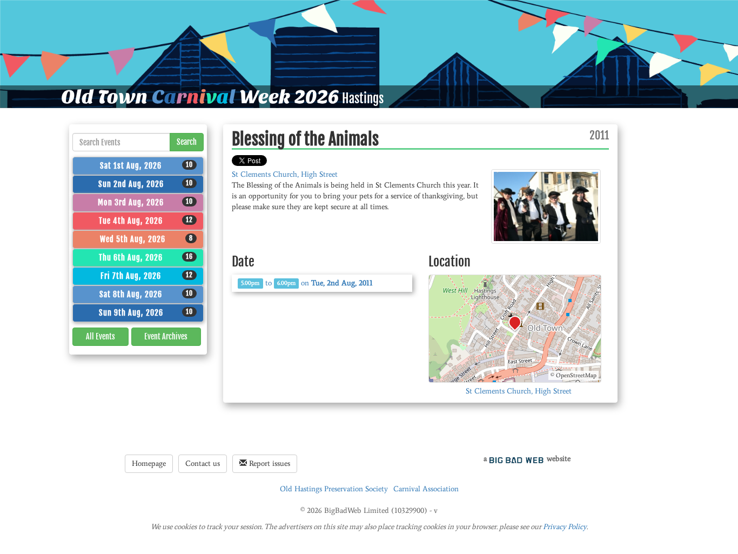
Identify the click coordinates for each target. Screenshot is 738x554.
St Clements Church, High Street (285, 174)
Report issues (268, 463)
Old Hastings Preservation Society (334, 488)
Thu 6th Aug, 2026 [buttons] (146, 257)
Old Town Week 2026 (200, 96)
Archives (165, 336)
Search (187, 141)
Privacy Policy (565, 526)
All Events (100, 336)
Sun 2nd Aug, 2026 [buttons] (145, 184)
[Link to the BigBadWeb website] (516, 458)
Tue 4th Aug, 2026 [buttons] (146, 220)
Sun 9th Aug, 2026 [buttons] (146, 312)
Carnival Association (426, 488)
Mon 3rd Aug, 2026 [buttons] (145, 202)
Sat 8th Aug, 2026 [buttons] (146, 294)
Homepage (149, 463)
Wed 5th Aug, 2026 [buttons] (146, 239)
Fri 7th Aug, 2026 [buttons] (146, 276)
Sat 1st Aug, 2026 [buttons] (146, 165)
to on (307, 283)
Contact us (202, 463)
